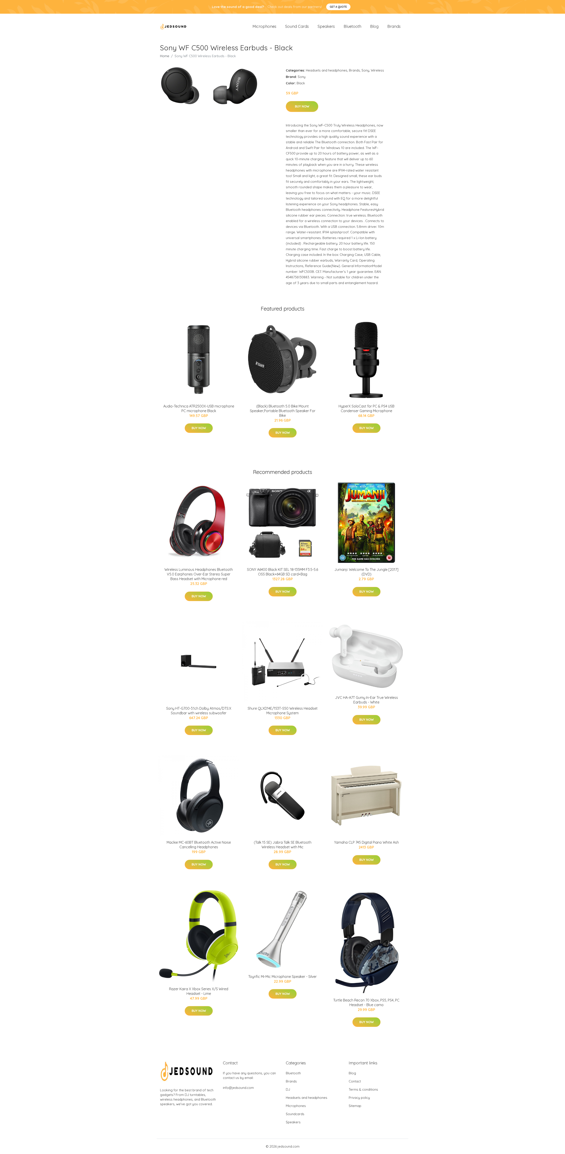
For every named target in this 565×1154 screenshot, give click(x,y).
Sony (365, 70)
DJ (288, 1089)
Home (164, 56)
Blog (374, 26)
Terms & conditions (363, 1089)
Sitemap (355, 1106)
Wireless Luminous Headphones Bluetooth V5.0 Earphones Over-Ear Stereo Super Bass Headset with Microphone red (198, 574)
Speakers (326, 26)
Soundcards (295, 1114)
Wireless (377, 70)
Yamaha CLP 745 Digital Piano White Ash (366, 842)
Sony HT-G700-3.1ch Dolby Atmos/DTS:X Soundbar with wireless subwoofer (198, 710)
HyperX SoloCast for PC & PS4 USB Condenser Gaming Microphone (366, 408)
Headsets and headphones (326, 70)
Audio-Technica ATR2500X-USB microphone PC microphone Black (198, 408)
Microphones (264, 26)
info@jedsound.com (238, 1088)
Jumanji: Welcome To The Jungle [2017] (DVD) (366, 571)
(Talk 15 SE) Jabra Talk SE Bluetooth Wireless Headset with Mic (282, 844)
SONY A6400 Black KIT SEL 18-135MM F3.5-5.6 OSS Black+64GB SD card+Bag (282, 571)
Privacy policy (359, 1098)
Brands (394, 26)
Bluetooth (352, 26)
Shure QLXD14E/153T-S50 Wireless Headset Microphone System (283, 710)
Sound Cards (297, 26)
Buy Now (302, 106)
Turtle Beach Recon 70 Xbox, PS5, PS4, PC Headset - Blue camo (366, 1002)
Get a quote (338, 6)
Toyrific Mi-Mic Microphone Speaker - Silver (282, 976)
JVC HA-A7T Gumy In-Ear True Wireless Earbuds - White (366, 699)
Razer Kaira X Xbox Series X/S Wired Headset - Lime (198, 991)
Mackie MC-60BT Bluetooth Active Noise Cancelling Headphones (199, 844)
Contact (355, 1081)
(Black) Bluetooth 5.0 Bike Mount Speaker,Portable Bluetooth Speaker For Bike (282, 411)
